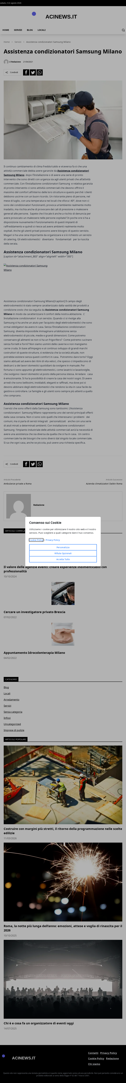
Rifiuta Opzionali (63, 553)
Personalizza (63, 547)
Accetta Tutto (63, 559)
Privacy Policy (53, 540)
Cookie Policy (36, 540)
